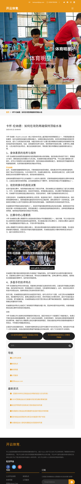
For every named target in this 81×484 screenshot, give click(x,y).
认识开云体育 (16, 358)
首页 (7, 112)
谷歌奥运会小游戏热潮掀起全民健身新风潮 (27, 423)
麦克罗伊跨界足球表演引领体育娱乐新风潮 (27, 405)
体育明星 (15, 369)
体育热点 (15, 364)
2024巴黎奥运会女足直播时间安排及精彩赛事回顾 (29, 399)
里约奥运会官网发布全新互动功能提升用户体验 (28, 417)
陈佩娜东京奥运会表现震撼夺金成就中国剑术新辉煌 (30, 411)
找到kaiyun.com (17, 381)
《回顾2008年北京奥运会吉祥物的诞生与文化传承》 (30, 393)
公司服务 (15, 375)
